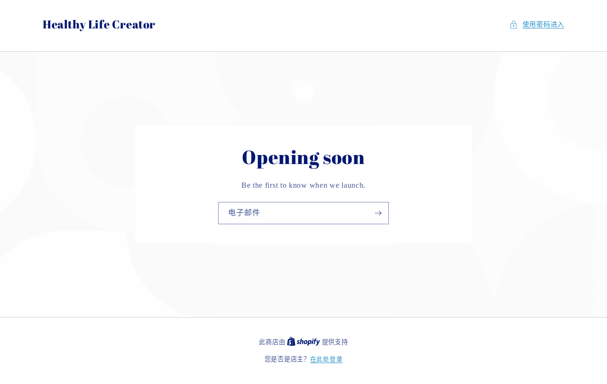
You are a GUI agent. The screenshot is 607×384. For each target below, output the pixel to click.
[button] (536, 24)
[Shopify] (304, 342)
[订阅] (378, 213)
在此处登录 (326, 359)
